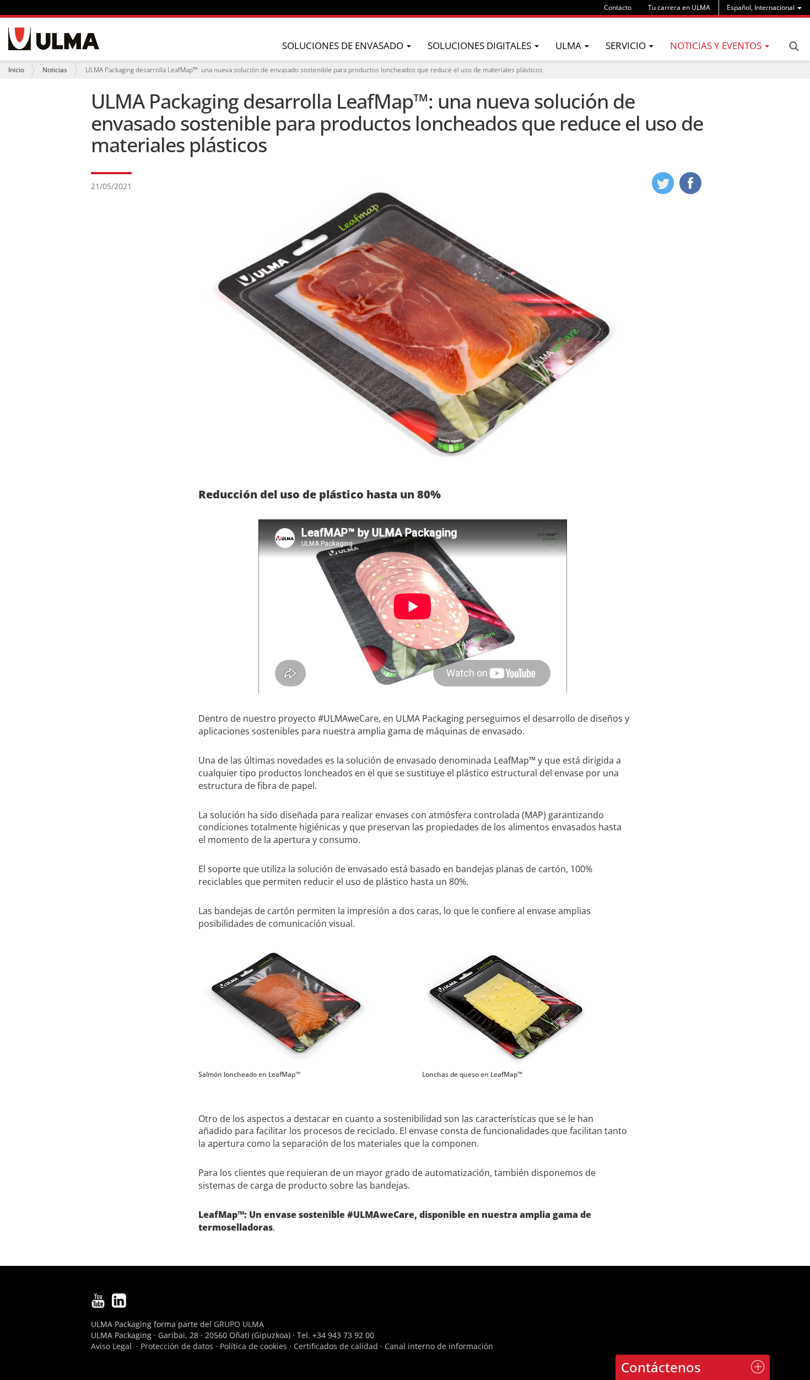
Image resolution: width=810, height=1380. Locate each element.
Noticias (54, 69)
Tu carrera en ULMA (679, 7)
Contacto (617, 7)
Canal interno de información (439, 1346)
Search (793, 46)
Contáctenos (661, 1367)
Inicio (16, 69)
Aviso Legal (111, 1346)
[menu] (764, 7)
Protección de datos (177, 1346)
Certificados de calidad (336, 1346)
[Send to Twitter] (663, 191)
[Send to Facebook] (690, 191)
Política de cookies (253, 1346)
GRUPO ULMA (239, 1324)
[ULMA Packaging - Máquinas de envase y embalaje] (53, 39)
